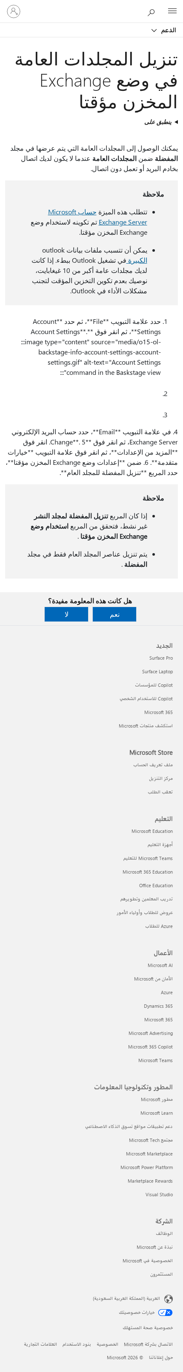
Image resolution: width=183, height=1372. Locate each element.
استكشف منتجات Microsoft (146, 726)
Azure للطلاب (159, 926)
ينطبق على (158, 122)
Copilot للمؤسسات (154, 685)
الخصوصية (107, 1344)
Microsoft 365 (158, 712)
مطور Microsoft (157, 1099)
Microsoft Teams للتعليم (148, 858)
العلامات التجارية (40, 1344)
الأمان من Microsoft (153, 979)
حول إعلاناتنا (161, 1357)
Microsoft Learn (156, 1113)
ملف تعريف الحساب (153, 765)
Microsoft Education (152, 831)
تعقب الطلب (160, 792)
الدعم (168, 29)
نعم (115, 614)
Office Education (156, 885)
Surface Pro (161, 658)
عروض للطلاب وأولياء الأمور (145, 912)
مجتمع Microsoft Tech (151, 1140)
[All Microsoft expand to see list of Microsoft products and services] (172, 11)
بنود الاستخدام (77, 1344)
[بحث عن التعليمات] (153, 11)
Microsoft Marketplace (149, 1153)
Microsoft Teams (155, 1060)
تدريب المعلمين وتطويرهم (146, 899)
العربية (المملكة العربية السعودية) (126, 1298)
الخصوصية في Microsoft (148, 1260)
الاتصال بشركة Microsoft (148, 1344)
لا (67, 614)
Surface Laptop (157, 671)
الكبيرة (136, 260)
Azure (167, 992)
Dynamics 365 (158, 1006)
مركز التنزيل (161, 778)
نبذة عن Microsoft (155, 1247)
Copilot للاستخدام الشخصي (146, 698)
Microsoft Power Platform (146, 1167)
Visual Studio (159, 1194)
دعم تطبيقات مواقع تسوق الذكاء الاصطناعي (129, 1126)
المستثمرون (161, 1274)
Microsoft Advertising (151, 1033)
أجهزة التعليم (160, 844)
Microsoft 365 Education (148, 872)
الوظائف (164, 1233)
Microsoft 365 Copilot (150, 1046)
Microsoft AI (160, 965)
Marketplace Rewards (150, 1181)
